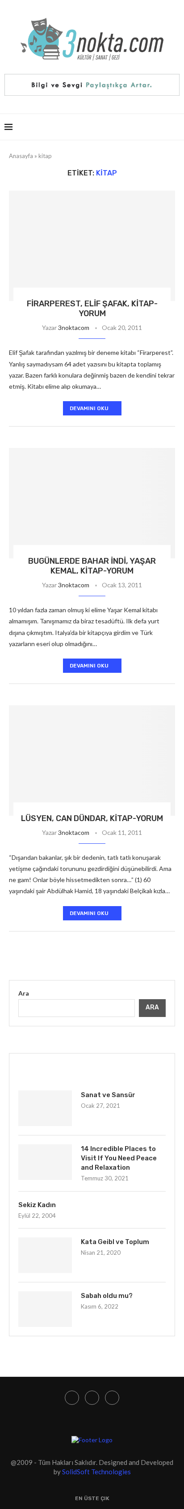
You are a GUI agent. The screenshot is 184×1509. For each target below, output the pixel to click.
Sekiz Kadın (37, 1205)
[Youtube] (92, 1398)
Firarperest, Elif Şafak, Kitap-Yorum (92, 308)
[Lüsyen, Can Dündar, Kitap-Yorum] (92, 760)
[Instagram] (72, 1398)
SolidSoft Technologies (96, 1472)
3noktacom (73, 327)
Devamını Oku (89, 408)
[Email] (112, 1398)
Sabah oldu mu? (107, 1296)
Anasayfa (21, 155)
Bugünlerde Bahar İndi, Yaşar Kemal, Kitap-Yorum (92, 566)
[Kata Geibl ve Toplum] (45, 1255)
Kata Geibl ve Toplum (115, 1242)
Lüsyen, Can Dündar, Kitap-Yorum (92, 818)
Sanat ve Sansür (108, 1095)
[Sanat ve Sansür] (45, 1108)
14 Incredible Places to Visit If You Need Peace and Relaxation (119, 1158)
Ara (23, 993)
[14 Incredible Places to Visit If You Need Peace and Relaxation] (45, 1162)
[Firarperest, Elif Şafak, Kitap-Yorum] (92, 246)
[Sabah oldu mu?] (45, 1309)
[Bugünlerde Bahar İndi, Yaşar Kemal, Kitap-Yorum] (92, 503)
